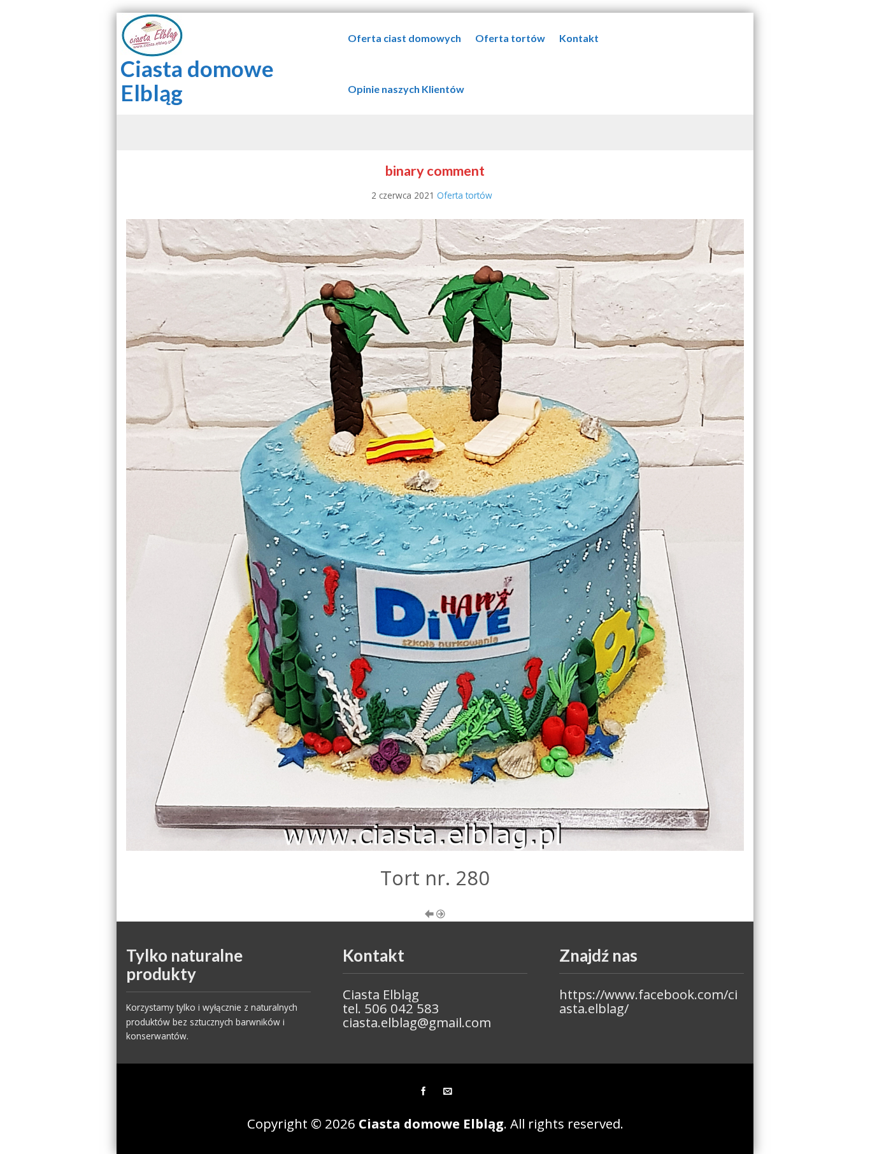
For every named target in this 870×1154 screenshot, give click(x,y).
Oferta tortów (510, 38)
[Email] (447, 1091)
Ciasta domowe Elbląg (197, 80)
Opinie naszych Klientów (406, 89)
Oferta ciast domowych (404, 38)
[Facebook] (423, 1091)
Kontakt (579, 38)
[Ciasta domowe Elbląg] (152, 34)
